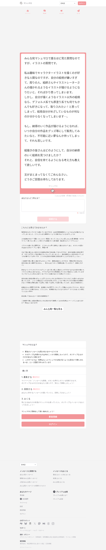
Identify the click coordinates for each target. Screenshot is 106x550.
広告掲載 (48, 543)
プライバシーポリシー (27, 537)
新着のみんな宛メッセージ (28, 478)
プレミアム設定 (58, 499)
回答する (53, 219)
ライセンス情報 (71, 537)
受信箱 (22, 495)
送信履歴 (24, 499)
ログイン (82, 3)
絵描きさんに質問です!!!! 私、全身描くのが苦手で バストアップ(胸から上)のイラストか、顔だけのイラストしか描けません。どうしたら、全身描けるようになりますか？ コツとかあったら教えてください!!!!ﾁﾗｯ (53, 289)
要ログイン (36, 377)
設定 (21, 506)
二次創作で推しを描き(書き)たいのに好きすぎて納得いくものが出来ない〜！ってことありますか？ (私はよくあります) (52, 302)
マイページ (23, 502)
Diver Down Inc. (26, 547)
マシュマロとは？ (25, 530)
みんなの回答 (60, 196)
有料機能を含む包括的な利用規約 (53, 537)
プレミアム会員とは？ (60, 495)
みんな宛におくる (59, 482)
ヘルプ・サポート (38, 530)
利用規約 (38, 537)
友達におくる (57, 478)
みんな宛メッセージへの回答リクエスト (33, 486)
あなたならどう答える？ (31, 198)
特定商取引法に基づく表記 (35, 543)
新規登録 (53, 416)
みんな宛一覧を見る (53, 309)
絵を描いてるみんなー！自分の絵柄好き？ (35, 296)
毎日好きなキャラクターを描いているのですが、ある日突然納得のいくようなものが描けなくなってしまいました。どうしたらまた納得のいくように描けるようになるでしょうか (53, 233)
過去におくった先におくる (61, 474)
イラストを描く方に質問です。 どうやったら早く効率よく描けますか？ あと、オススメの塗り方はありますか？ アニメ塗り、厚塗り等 (52, 246)
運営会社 (23, 543)
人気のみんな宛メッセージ (28, 482)
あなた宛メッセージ (26, 474)
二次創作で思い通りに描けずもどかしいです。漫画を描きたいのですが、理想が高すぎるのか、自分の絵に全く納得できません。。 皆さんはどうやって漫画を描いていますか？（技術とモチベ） (53, 263)
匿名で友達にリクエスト (76, 196)
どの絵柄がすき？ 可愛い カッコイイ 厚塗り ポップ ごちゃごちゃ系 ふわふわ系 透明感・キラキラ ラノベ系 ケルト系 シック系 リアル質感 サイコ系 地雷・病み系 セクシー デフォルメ (53, 240)
